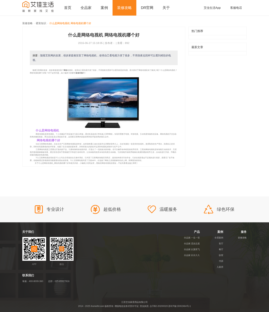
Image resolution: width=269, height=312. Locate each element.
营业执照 (144, 306)
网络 (65, 70)
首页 (67, 8)
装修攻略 (124, 8)
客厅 (221, 243)
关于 (166, 8)
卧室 (221, 255)
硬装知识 (41, 23)
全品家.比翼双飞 (192, 249)
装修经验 (79, 73)
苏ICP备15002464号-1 (179, 306)
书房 (221, 261)
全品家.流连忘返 (192, 243)
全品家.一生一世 (192, 237)
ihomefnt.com (97, 306)
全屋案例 (218, 237)
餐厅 (221, 249)
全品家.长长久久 (192, 255)
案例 (104, 8)
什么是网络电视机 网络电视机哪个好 (70, 23)
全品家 (86, 8)
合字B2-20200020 (159, 306)
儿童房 (220, 267)
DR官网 (147, 8)
